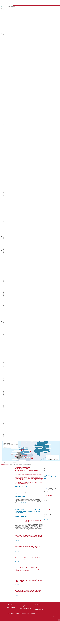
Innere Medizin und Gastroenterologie (12, 74)
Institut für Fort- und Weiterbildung (10, 272)
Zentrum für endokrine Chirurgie (13, 47)
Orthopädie (10, 105)
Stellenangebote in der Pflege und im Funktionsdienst (15, 412)
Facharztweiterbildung (8, 270)
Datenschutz (17, 613)
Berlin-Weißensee (7, 292)
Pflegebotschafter (7, 253)
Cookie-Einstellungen (23, 613)
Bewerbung (6, 259)
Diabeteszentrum (11, 63)
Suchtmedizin (10, 96)
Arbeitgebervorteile (7, 252)
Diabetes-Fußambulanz (12, 130)
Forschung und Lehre (7, 283)
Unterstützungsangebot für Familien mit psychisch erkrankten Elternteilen (21, 100)
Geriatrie (7, 56)
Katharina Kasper (7, 293)
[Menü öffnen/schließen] (11, 6)
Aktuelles (5, 28)
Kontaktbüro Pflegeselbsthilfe (13, 137)
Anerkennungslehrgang (10, 261)
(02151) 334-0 (24, 606)
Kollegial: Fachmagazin (10, 32)
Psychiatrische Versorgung (12, 210)
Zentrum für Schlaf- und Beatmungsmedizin (13, 183)
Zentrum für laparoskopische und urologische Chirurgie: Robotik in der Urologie (20, 177)
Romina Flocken (9, 255)
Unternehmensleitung (10, 10)
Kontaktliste (10, 604)
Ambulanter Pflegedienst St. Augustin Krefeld (12, 240)
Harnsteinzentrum (9, 340)
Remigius (5, 300)
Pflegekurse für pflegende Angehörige (12, 230)
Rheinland (6, 301)
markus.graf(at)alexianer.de (49, 502)
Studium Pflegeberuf (9, 265)
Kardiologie (8, 60)
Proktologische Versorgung (12, 209)
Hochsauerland (6, 294)
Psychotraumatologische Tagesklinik (12, 220)
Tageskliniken (6, 215)
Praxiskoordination (9, 190)
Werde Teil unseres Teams (12, 55)
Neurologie (8, 66)
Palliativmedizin (11, 81)
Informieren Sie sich (22, 502)
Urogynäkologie (10, 118)
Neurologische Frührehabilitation (13, 67)
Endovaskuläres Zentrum (10, 131)
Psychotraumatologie (11, 95)
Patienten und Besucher (6, 398)
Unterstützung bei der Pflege (13, 57)
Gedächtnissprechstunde (14, 89)
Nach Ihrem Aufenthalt (10, 247)
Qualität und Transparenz (10, 15)
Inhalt (3, 1)
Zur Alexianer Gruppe (38, 609)
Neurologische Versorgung (12, 207)
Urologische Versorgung (12, 211)
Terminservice (12, 38)
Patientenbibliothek (7, 248)
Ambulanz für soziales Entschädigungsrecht (17, 91)
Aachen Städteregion (7, 288)
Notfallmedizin (8, 328)
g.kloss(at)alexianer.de (48, 519)
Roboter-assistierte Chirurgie (11, 159)
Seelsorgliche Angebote (10, 234)
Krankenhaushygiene (7, 244)
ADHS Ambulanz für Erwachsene (15, 90)
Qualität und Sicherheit (8, 282)
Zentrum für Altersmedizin (10, 167)
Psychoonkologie (11, 80)
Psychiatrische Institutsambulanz (15, 88)
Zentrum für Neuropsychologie (11, 181)
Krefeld (5, 296)
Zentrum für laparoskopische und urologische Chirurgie (17, 121)
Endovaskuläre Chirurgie (14, 41)
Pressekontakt (8, 316)
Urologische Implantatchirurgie (13, 119)
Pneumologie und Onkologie (11, 77)
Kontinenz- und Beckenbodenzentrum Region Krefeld (15, 150)
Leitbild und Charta (9, 19)
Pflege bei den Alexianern (8, 188)
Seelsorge (7, 21)
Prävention (8, 27)
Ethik (7, 20)
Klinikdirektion (10, 12)
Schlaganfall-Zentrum (12, 68)
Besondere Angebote (7, 231)
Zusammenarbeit (7, 280)
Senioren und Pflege (7, 225)
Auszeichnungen (9, 18)
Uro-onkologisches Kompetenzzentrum (14, 120)
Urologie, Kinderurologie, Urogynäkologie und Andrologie (16, 113)
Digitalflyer (8, 30)
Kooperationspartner (11, 128)
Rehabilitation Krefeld (8, 243)
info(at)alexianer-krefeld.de (26, 608)
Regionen (3, 287)
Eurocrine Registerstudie (14, 176)
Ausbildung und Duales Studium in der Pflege (12, 260)
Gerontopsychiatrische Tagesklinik (14, 140)
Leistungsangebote (11, 36)
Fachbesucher (10, 133)
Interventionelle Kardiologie (13, 62)
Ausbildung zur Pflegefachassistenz (12, 262)
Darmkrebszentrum (11, 45)
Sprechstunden (12, 43)
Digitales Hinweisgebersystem (31, 613)
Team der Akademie (9, 268)
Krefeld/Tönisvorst (6, 464)
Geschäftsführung (11, 11)
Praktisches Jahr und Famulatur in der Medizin (12, 269)
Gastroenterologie (11, 75)
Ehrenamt (6, 427)
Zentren (5, 124)
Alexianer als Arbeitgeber (8, 251)
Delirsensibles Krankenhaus (12, 182)
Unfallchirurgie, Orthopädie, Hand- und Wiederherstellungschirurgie (18, 104)
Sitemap (9, 613)
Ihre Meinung (6, 249)
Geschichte (8, 25)
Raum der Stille (8, 235)
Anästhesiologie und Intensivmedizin (12, 51)
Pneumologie (10, 78)
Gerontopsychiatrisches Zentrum (11, 136)
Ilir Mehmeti (8, 256)
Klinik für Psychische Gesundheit (11, 84)
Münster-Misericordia (8, 298)
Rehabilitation (6, 221)
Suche (3, 462)
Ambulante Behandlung (8, 200)
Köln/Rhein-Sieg (7, 295)
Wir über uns (6, 9)
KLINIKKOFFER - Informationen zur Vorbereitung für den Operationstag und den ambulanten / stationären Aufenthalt (29, 511)
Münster (5, 297)
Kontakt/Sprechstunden (14, 99)
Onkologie (9, 79)
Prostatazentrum (11, 117)
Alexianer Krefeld (5, 303)
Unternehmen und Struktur (11, 14)
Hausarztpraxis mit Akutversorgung (12, 205)
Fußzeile (3, 4)
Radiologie (8, 103)
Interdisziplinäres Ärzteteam (13, 132)
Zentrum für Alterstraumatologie (13, 112)
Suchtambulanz (12, 97)
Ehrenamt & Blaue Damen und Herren (12, 232)
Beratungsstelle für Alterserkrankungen (15, 138)
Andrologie (10, 114)
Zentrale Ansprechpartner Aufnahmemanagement (12, 281)
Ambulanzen (10, 87)
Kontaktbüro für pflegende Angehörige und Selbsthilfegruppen (17, 199)
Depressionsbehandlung (12, 92)
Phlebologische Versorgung (12, 208)
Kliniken (5, 34)
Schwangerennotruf (11, 158)
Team (9, 17)
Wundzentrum (12, 42)
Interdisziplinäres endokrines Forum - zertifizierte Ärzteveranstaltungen (22, 175)
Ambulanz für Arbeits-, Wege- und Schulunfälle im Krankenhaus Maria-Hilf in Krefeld (24, 109)
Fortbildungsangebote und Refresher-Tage (13, 267)
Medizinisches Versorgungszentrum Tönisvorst (14, 206)
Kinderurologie (10, 115)
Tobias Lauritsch (9, 254)
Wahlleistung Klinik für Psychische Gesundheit (14, 194)
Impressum (12, 613)
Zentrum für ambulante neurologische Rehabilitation (17, 69)
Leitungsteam (10, 126)
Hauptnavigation (5, 2)
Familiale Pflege (6, 228)
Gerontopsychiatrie (11, 93)
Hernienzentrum (11, 46)
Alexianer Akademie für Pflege (9, 237)
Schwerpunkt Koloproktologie (13, 37)
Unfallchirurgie (10, 107)
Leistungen (4, 33)
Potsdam (5, 299)
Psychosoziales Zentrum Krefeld (11, 156)
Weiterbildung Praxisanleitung (11, 266)
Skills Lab (7, 264)
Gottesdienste (10, 22)
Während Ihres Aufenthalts (10, 246)
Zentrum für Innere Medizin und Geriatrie (13, 134)
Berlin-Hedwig (6, 291)
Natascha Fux (8, 257)
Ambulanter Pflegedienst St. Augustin (14, 142)
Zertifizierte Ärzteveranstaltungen (12, 286)
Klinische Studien (11, 82)
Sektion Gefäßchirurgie (12, 39)
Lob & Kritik (37, 604)
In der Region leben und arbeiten (9, 273)
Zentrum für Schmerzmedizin (11, 186)
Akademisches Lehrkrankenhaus (11, 284)
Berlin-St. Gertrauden (8, 290)
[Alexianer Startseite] (4, 6)
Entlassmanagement (9, 229)
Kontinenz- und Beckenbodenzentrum (14, 116)
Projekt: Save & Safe (11, 58)
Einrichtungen (4, 236)
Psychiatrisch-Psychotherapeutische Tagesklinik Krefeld (19, 86)
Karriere (3, 250)
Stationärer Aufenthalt (14, 94)
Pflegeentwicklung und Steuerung (12, 189)
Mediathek (8, 29)
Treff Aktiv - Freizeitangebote (13, 141)
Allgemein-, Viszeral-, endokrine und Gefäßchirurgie (15, 35)
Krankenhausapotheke (10, 278)
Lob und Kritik (10, 16)
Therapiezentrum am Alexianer (11, 163)
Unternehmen (4, 8)
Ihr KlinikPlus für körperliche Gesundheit (13, 193)
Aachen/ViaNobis (7, 289)
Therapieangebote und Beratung (9, 195)
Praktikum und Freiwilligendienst (10, 271)
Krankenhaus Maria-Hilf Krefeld (9, 241)
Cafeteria (7, 233)
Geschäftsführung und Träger (13, 214)
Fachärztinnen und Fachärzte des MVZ (14, 212)
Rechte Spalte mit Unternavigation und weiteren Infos (11, 3)
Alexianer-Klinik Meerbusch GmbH (10, 238)
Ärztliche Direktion (11, 13)
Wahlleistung (6, 192)
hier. (33, 529)
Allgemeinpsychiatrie (11, 85)
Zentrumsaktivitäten (11, 174)
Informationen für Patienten (9, 245)
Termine (7, 31)
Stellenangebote (7, 258)
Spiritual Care (10, 23)
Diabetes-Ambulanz (11, 129)
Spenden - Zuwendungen (10, 26)
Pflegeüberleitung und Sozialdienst (12, 384)
